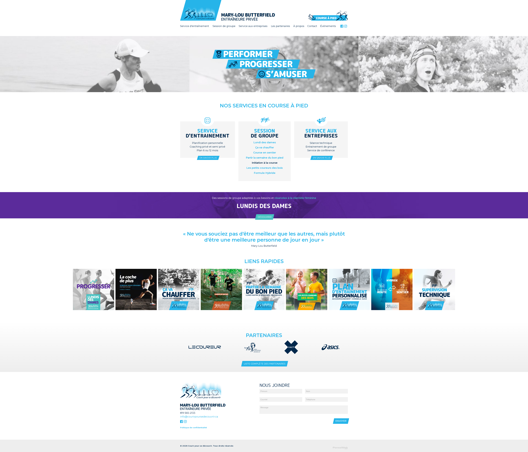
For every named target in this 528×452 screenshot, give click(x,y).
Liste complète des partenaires (264, 363)
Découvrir (265, 217)
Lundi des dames (264, 142)
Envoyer (341, 421)
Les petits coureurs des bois (264, 167)
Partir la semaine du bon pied (264, 157)
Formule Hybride (264, 173)
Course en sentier (264, 152)
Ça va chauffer (264, 147)
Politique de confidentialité (193, 427)
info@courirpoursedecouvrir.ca (199, 416)
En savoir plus (208, 158)
